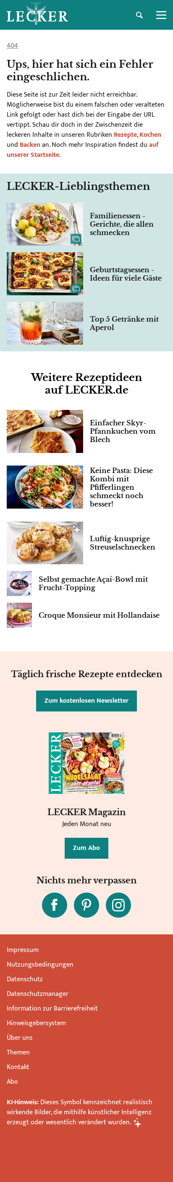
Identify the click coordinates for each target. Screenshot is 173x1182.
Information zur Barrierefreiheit (52, 1008)
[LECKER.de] (37, 15)
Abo (12, 1081)
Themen (18, 1052)
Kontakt (18, 1067)
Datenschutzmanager (37, 994)
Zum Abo (86, 848)
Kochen (150, 135)
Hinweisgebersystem (36, 1023)
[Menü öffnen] (161, 15)
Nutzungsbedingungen (40, 964)
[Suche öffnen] (139, 15)
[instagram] (118, 905)
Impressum (23, 950)
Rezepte (124, 135)
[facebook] (54, 905)
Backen (30, 145)
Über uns (20, 1038)
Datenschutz (25, 979)
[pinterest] (86, 905)
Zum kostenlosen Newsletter (86, 700)
